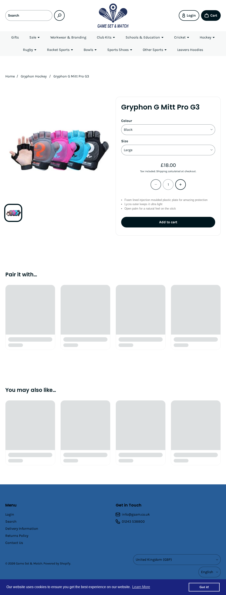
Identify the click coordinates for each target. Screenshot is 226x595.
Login (9, 514)
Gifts (15, 37)
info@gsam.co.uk (136, 514)
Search (11, 521)
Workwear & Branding (68, 37)
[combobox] (28, 15)
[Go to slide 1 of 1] (13, 213)
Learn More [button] (141, 587)
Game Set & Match (29, 563)
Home (10, 76)
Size (124, 141)
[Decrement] (156, 184)
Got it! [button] (204, 587)
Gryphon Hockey (34, 76)
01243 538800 (133, 521)
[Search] (59, 15)
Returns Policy (16, 535)
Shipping (161, 171)
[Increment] (180, 184)
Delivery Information (21, 528)
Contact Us (14, 543)
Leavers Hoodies (190, 50)
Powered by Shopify (56, 563)
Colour (126, 121)
